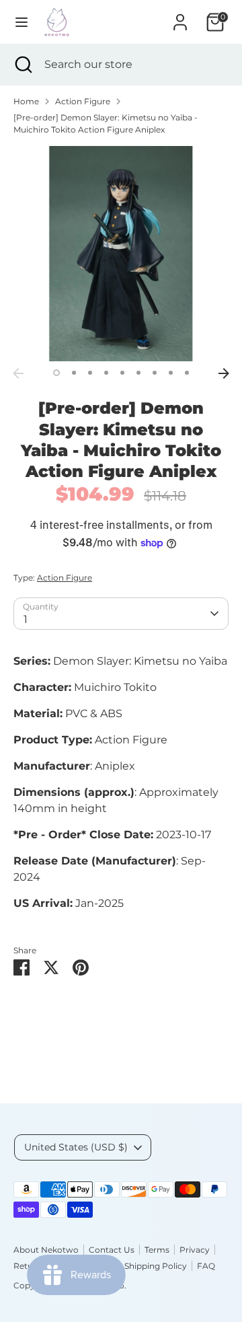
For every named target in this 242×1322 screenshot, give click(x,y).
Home (26, 101)
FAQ (206, 1266)
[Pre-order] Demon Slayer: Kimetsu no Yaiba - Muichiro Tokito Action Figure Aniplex (105, 123)
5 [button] (122, 373)
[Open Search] (22, 64)
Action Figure (82, 101)
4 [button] (106, 373)
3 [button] (90, 373)
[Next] (224, 373)
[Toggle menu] (21, 22)
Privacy (194, 1250)
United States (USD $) (76, 1147)
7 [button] (155, 373)
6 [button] (138, 373)
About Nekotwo (46, 1250)
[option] (121, 253)
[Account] (180, 16)
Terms (157, 1250)
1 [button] (56, 372)
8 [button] (171, 373)
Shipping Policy (155, 1266)
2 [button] (74, 373)
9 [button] (187, 373)
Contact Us (111, 1250)
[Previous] (18, 373)
